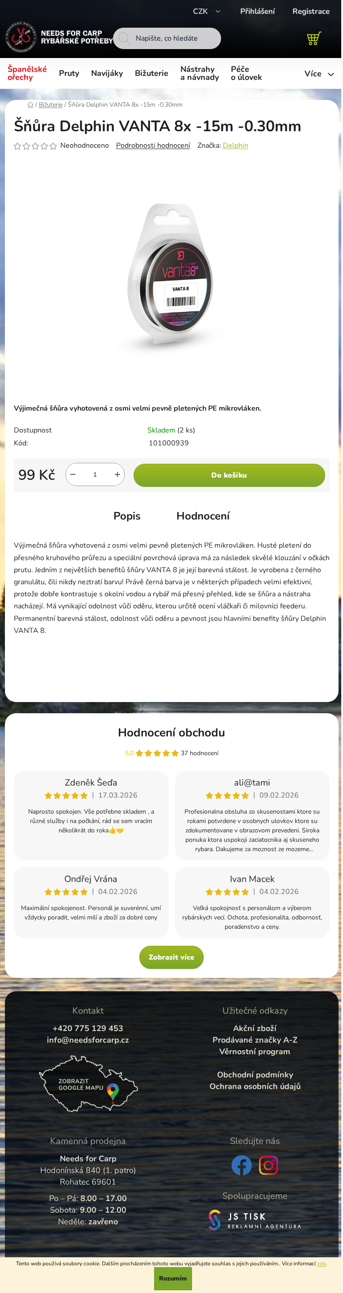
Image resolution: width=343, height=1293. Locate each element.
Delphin (235, 145)
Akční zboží (254, 1028)
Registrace (311, 11)
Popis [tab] (127, 516)
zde (321, 1263)
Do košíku (229, 475)
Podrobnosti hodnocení (153, 145)
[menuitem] (29, 73)
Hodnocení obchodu (171, 732)
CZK (201, 11)
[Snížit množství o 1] (72, 474)
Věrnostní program (254, 1051)
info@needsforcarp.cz (88, 1040)
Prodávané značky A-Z (255, 1040)
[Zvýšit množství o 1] (117, 474)
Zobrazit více (171, 957)
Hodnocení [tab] (203, 516)
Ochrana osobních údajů (255, 1086)
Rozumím (173, 1278)
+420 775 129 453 (88, 1028)
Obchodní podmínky (255, 1074)
